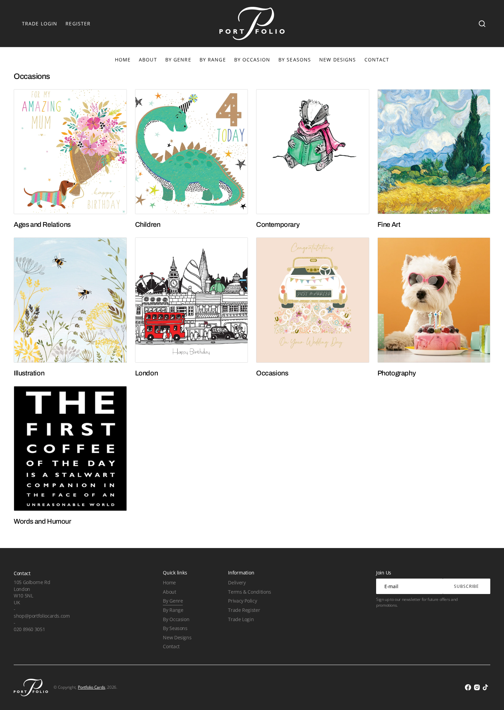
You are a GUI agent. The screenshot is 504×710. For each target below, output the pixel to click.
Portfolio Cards (91, 687)
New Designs (177, 637)
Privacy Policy (242, 600)
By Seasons (294, 59)
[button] (482, 24)
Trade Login (241, 619)
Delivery (236, 582)
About (169, 592)
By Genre (178, 59)
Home (169, 582)
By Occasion (252, 59)
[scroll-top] (489, 695)
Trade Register (244, 610)
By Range (213, 59)
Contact (171, 646)
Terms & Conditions (249, 592)
